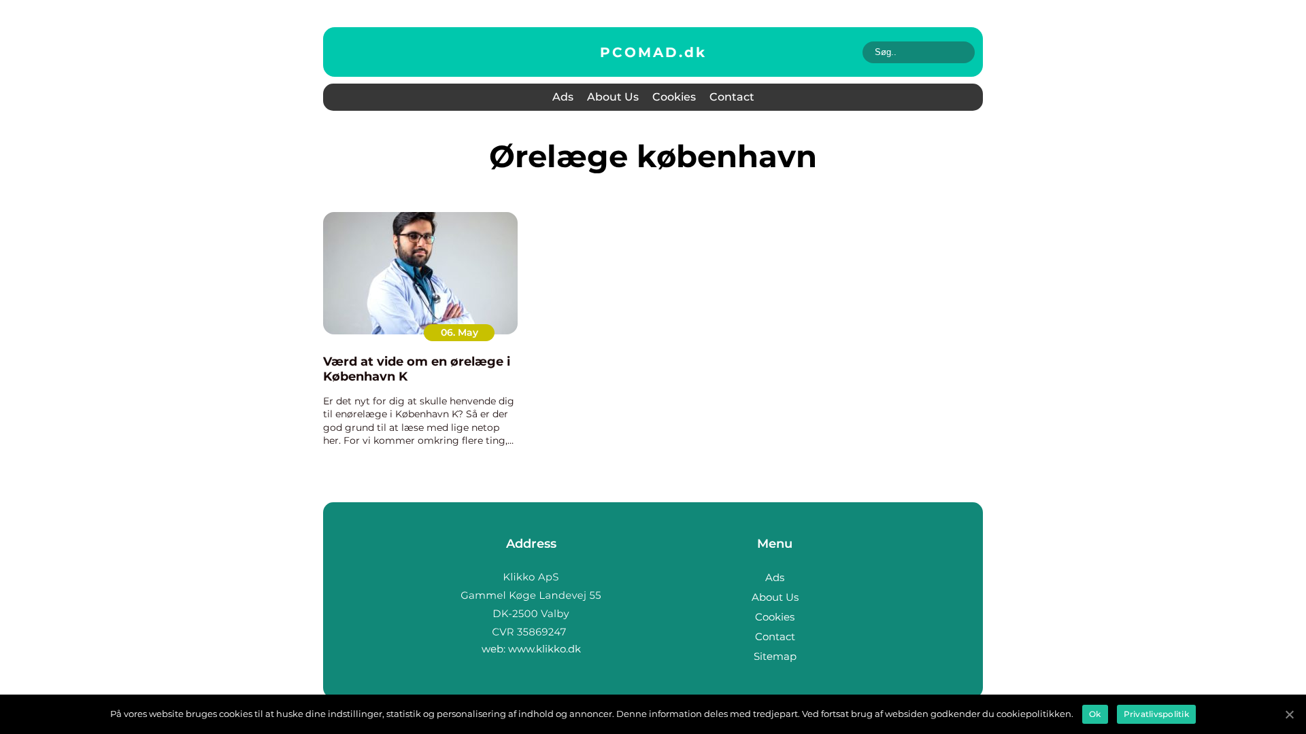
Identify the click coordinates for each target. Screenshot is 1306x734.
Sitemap (775, 656)
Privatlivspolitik (1156, 714)
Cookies (674, 96)
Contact (731, 96)
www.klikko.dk (544, 648)
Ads (562, 96)
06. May (459, 332)
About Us (613, 96)
